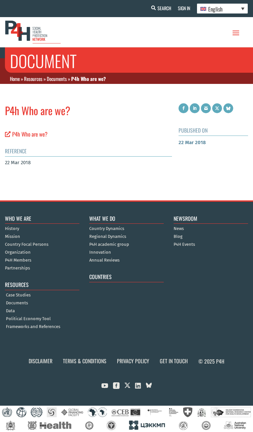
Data (10, 311)
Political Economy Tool (28, 319)
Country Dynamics (106, 228)
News (179, 228)
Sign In (184, 8)
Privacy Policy (133, 361)
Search (164, 8)
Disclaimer (40, 361)
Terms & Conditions (84, 361)
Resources (33, 78)
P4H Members (18, 260)
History (12, 228)
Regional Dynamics (107, 236)
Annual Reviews (104, 260)
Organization (18, 252)
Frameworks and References (33, 326)
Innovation (100, 252)
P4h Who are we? (29, 134)
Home (15, 78)
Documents (57, 78)
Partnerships (17, 268)
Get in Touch (174, 361)
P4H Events (184, 244)
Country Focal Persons (26, 244)
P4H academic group (109, 244)
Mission (12, 236)
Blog (178, 236)
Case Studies (18, 295)
